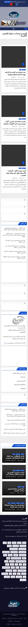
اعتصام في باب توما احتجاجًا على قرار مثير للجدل (14, 506)
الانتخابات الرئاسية (13, 549)
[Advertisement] (14, 273)
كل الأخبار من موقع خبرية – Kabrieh (14, 624)
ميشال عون (7, 576)
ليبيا (10, 573)
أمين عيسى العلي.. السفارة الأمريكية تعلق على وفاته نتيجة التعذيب (16, 173)
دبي (20, 564)
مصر (24, 576)
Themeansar (14, 615)
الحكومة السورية (22, 552)
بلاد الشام (23, 69)
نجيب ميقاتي (23, 579)
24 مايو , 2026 (20, 476)
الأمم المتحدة (15, 545)
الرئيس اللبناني (22, 555)
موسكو (13, 576)
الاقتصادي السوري (21, 381)
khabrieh (23, 388)
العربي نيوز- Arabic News (19, 373)
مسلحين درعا (4, 573)
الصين (5, 555)
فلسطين (23, 573)
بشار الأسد (12, 561)
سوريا (17, 567)
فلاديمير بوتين (8, 570)
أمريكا (24, 542)
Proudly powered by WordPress (9, 614)
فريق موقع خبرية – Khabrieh (14, 621)
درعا (16, 564)
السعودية (15, 555)
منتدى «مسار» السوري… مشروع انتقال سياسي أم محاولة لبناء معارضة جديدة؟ (14, 474)
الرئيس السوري (6, 552)
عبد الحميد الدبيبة (6, 567)
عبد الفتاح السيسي (21, 570)
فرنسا (15, 570)
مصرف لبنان (19, 576)
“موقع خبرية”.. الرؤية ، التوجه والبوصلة (15, 618)
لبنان (14, 573)
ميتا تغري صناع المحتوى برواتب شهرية (16, 240)
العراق (24, 558)
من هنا (5, 343)
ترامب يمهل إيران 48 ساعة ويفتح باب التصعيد (14, 251)
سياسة (20, 168)
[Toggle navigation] (13, 29)
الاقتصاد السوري (22, 549)
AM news (23, 377)
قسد (19, 573)
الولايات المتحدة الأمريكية (20, 561)
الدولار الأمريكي (14, 552)
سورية (13, 567)
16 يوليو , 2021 (22, 126)
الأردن (5, 542)
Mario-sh (13, 77)
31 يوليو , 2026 (20, 460)
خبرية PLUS (18, 454)
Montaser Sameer (10, 509)
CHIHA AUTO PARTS (19, 384)
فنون (20, 69)
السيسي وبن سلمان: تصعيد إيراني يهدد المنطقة (14, 256)
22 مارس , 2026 (20, 493)
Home (25, 618)
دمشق (12, 564)
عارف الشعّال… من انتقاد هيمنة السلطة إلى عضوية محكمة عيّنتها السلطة (15, 458)
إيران (9, 542)
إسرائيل (14, 542)
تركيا (24, 564)
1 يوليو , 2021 (22, 178)
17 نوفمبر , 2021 (21, 77)
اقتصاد (23, 486)
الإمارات (9, 545)
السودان (10, 555)
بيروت (6, 561)
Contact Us (4, 618)
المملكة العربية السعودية (16, 558)
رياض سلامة (23, 567)
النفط (8, 558)
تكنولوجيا (19, 486)
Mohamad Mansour (10, 460)
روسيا (7, 564)
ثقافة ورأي (18, 470)
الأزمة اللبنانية (22, 545)
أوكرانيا (19, 542)
